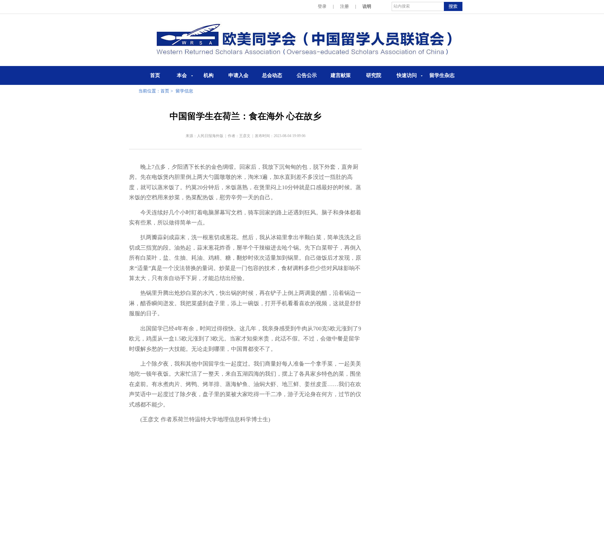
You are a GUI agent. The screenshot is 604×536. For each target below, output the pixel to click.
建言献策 (341, 75)
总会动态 (272, 75)
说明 (366, 6)
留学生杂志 (442, 75)
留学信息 (184, 91)
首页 (155, 75)
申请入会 (238, 75)
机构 (209, 75)
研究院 (373, 75)
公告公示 (307, 75)
